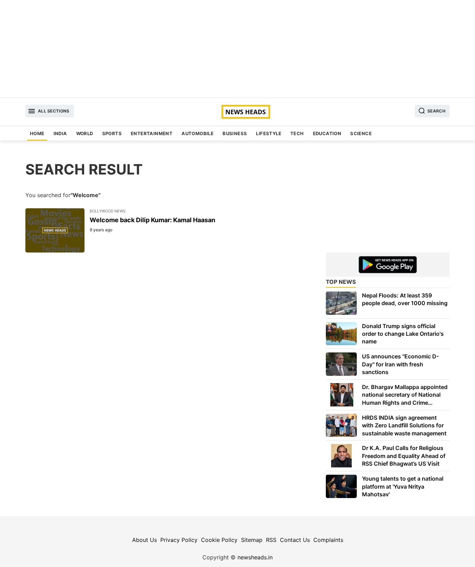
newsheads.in (255, 557)
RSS (271, 539)
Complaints (328, 539)
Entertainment (151, 133)
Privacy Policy (179, 539)
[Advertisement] (237, 49)
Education (327, 133)
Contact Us (295, 539)
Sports (112, 133)
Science (361, 133)
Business (235, 133)
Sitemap (252, 539)
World (84, 133)
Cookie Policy (219, 539)
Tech (297, 133)
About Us (144, 539)
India (60, 133)
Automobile (198, 133)
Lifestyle (268, 133)
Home (37, 133)
